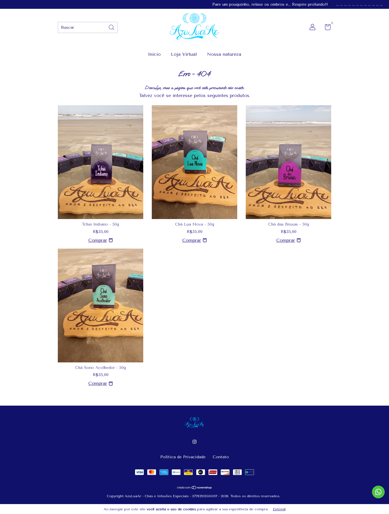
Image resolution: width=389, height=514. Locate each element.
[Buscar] (112, 27)
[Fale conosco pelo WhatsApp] (378, 492)
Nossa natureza (224, 54)
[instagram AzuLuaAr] (194, 441)
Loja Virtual (184, 54)
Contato (221, 457)
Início (154, 54)
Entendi (279, 509)
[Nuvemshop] (194, 488)
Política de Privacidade (183, 457)
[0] (325, 28)
